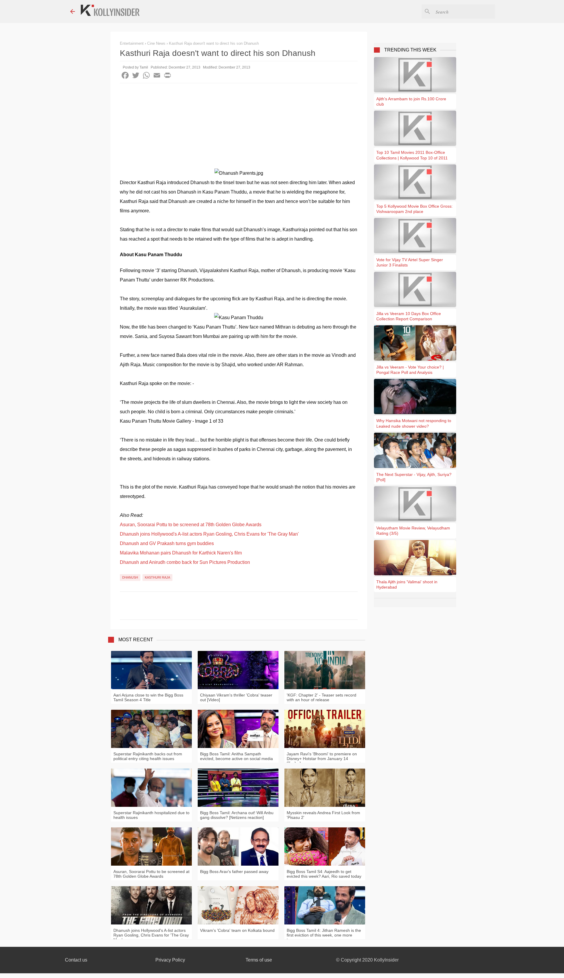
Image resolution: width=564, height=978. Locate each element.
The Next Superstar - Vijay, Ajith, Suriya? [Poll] (413, 477)
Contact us (76, 959)
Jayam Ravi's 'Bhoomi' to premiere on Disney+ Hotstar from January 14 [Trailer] (322, 759)
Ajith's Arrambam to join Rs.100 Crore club (411, 101)
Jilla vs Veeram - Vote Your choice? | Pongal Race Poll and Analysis (410, 370)
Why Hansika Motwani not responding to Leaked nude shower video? (413, 423)
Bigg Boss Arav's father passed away (234, 871)
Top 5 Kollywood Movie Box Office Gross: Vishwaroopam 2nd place (414, 209)
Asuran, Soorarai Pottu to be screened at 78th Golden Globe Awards (190, 524)
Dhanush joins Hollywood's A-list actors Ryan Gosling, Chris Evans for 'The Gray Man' (209, 534)
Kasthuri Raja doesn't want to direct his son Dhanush (214, 43)
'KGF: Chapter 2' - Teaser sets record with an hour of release (321, 697)
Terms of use (259, 959)
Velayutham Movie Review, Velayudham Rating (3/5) (413, 531)
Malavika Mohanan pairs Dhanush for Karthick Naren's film (181, 552)
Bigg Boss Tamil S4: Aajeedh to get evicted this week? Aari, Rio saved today (324, 874)
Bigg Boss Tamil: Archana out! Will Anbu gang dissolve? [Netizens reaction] (236, 815)
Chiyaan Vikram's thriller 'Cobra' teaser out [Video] (236, 697)
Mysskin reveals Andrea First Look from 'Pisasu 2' (323, 815)
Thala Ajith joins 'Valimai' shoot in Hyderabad (406, 584)
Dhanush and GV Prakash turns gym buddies (167, 543)
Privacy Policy (170, 959)
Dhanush (130, 577)
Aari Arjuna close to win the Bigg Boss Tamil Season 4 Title (148, 697)
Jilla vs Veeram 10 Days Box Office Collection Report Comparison (408, 316)
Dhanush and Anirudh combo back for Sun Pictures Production (185, 562)
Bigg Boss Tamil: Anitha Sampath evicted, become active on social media (236, 756)
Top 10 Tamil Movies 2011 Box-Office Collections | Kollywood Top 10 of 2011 (412, 155)
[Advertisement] (239, 127)
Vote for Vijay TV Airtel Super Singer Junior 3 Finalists (409, 262)
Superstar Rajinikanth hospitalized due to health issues (151, 815)
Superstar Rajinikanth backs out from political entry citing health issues (147, 756)
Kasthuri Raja (157, 577)
